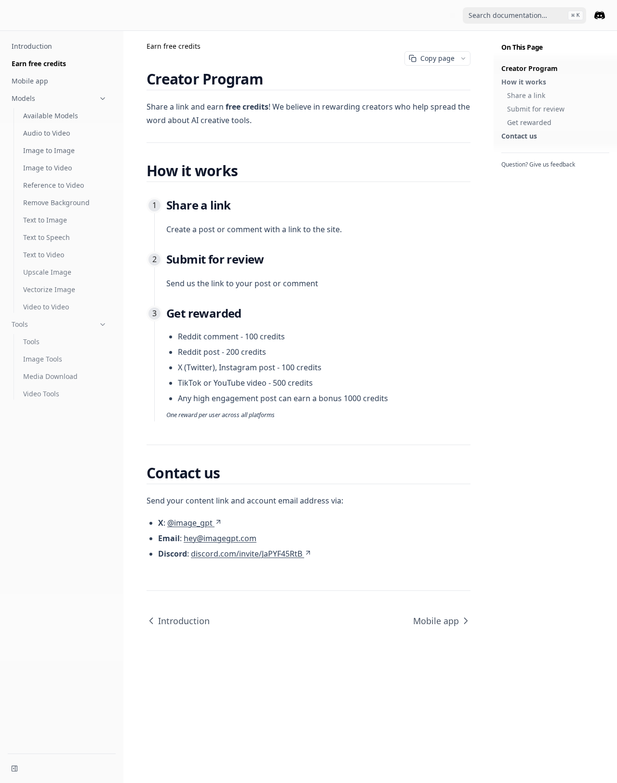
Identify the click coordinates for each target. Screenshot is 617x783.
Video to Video (46, 306)
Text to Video (43, 254)
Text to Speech (46, 237)
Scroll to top (517, 176)
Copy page (437, 58)
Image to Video (47, 167)
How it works (523, 81)
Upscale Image (47, 272)
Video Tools (41, 393)
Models (23, 98)
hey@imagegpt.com (220, 538)
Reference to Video (53, 185)
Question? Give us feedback (538, 164)
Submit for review (535, 108)
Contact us (519, 135)
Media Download (50, 376)
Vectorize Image (49, 289)
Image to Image (49, 150)
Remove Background (56, 202)
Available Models (50, 115)
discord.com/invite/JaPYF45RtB (246, 553)
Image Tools (42, 359)
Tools (20, 324)
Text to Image (45, 219)
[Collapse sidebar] (14, 768)
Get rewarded (529, 122)
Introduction (32, 46)
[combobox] (524, 15)
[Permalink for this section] (271, 79)
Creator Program (529, 68)
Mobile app (30, 80)
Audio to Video (46, 133)
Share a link (526, 95)
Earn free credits (39, 63)
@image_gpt (190, 522)
